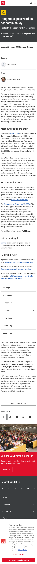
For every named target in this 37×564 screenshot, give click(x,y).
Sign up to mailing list (18, 403)
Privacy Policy (22, 550)
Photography (7, 303)
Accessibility (7, 326)
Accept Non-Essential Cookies (18, 560)
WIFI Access (7, 333)
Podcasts (6, 310)
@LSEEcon (27, 204)
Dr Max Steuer (11, 64)
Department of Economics (13, 204)
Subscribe (6, 469)
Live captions (7, 295)
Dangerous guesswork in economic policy (20, 262)
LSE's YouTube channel (19, 200)
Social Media (7, 318)
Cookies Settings (18, 554)
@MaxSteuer (14, 134)
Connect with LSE (9, 482)
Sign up (3, 243)
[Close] (34, 522)
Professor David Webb (14, 79)
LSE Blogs (6, 288)
